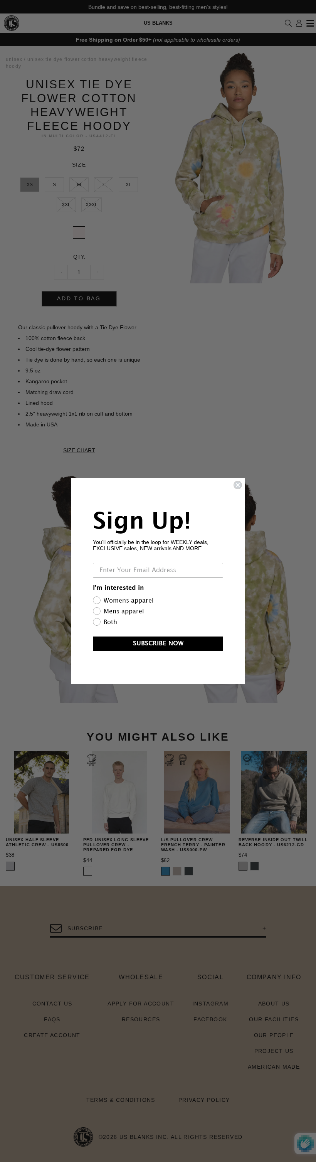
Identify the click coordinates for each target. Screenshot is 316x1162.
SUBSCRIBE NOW (158, 644)
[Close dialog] (238, 485)
